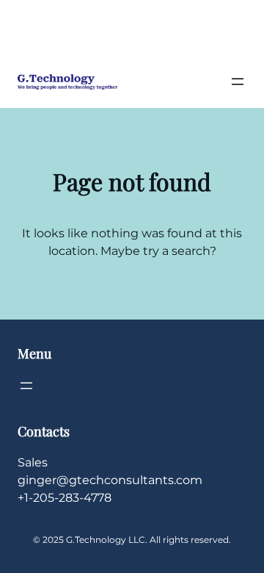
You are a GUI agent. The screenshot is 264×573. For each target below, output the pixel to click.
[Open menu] (237, 81)
